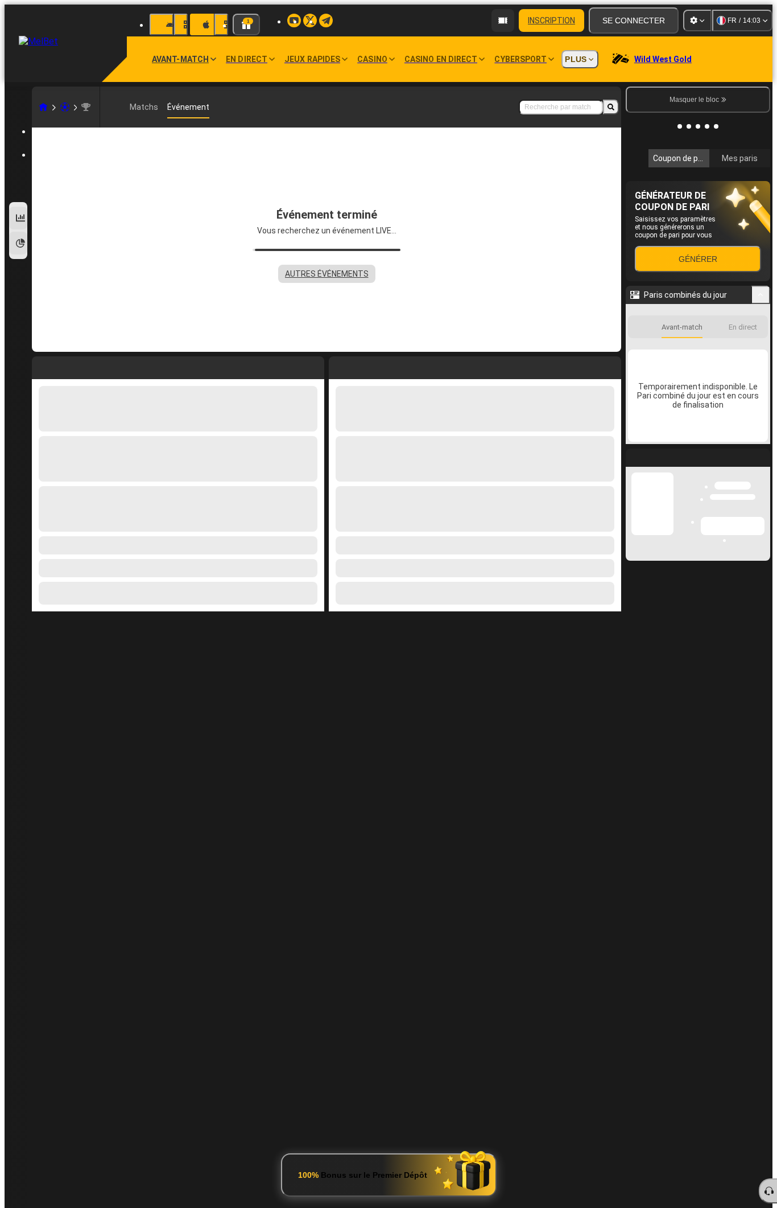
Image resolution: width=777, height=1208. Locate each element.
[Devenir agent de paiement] (502, 20)
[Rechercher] (611, 107)
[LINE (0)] (43, 107)
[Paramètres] (697, 20)
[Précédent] (337, 365)
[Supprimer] (610, 365)
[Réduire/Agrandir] (760, 447)
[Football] (65, 107)
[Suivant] (363, 365)
